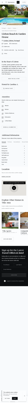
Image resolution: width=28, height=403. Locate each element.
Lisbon (9, 28)
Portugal (4, 28)
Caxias (14, 28)
